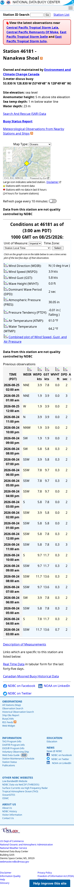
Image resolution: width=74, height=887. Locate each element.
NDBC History (9, 811)
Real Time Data (13, 664)
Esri (45, 178)
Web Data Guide (11, 755)
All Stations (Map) (11, 705)
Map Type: (21, 144)
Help (2, 879)
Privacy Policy (45, 872)
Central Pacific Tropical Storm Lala (32, 27)
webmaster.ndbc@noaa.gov (14, 861)
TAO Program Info (11, 741)
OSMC (5, 798)
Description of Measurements (24, 644)
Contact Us (8, 818)
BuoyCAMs (8, 718)
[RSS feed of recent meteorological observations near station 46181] (31, 133)
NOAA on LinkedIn (56, 686)
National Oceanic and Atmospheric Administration (26, 844)
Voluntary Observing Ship (15, 751)
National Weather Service (13, 848)
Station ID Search (16, 15)
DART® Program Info (13, 745)
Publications (8, 765)
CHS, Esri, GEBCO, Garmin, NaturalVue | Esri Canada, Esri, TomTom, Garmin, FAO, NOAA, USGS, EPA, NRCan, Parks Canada (16, 178)
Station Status (9, 762)
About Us (7, 808)
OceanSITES (8, 794)
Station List (61, 15)
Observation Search (12, 708)
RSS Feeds (8, 722)
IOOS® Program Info (13, 748)
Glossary (4, 883)
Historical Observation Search (18, 711)
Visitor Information (12, 814)
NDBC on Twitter (19, 693)
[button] (9, 153)
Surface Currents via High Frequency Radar (25, 788)
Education (52, 741)
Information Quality (10, 876)
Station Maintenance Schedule (18, 758)
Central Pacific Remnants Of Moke (32, 32)
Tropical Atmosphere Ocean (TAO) (20, 791)
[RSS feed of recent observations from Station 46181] (41, 58)
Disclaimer (52, 182)
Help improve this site (49, 883)
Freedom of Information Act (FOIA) (56, 876)
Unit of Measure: (16, 243)
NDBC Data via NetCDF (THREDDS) (20, 784)
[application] (26, 163)
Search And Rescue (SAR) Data (24, 114)
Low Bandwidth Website (14, 781)
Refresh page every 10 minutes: (25, 201)
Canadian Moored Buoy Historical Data (31, 676)
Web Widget (8, 725)
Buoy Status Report (17, 121)
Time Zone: (52, 243)
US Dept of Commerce (12, 841)
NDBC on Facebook (21, 686)
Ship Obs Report (10, 715)
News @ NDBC (54, 751)
